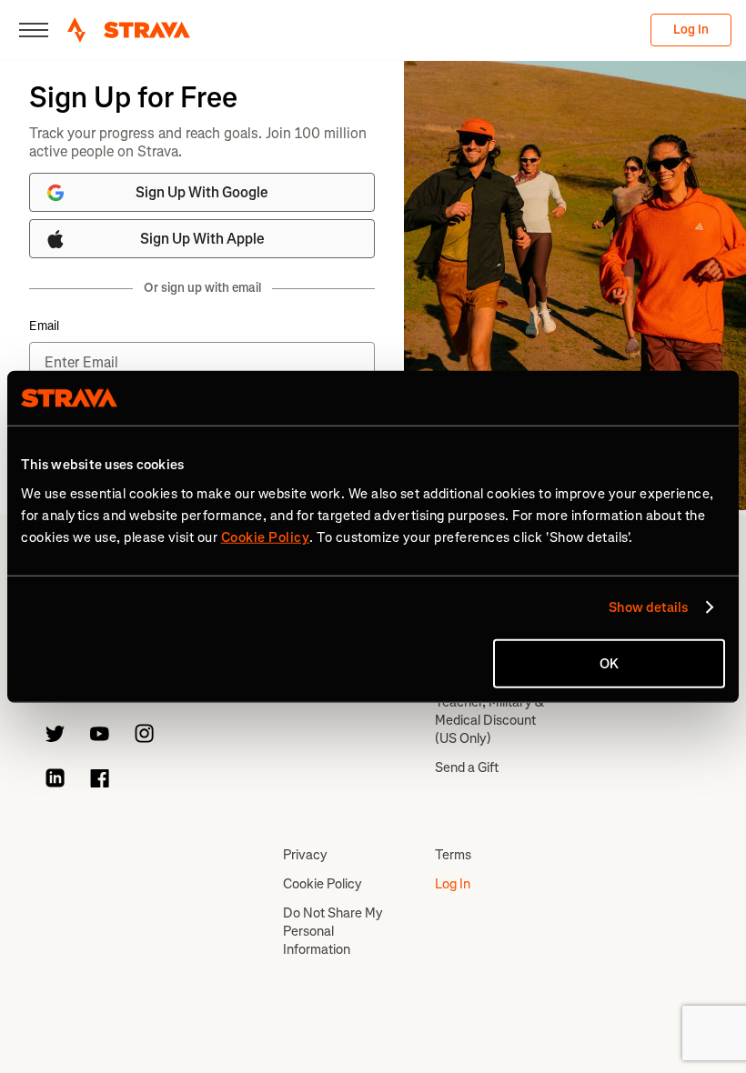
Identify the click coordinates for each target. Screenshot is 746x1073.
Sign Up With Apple (202, 238)
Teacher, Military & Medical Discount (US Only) (489, 720)
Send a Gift (467, 767)
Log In (691, 29)
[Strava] (128, 30)
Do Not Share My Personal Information (333, 931)
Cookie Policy (322, 884)
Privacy (305, 855)
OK (609, 663)
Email (44, 326)
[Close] (34, 30)
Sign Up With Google (202, 192)
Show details (648, 607)
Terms (453, 855)
